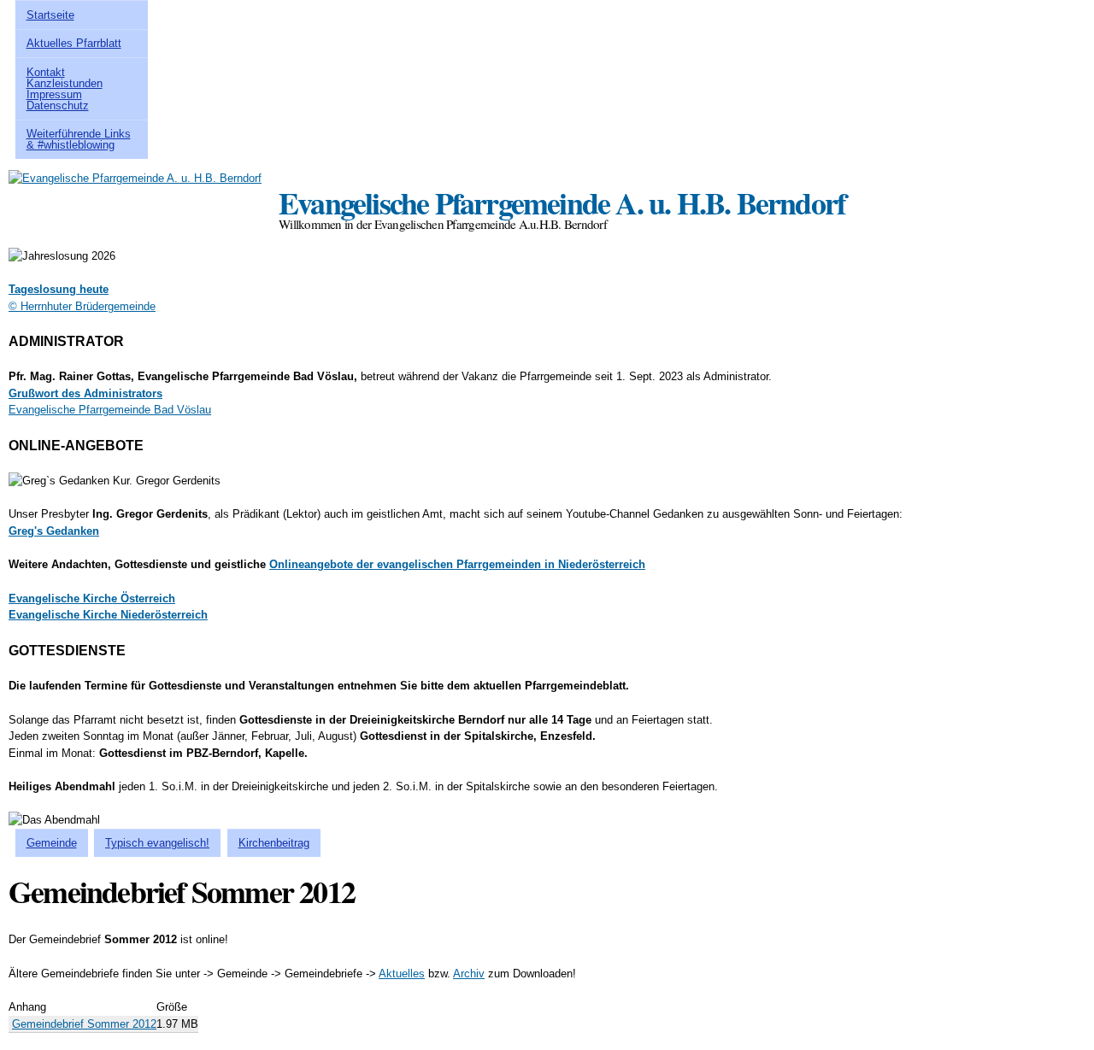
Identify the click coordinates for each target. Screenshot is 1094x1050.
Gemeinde (51, 842)
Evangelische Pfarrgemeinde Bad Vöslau (110, 409)
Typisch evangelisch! (157, 842)
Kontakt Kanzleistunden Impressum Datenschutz (64, 89)
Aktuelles (402, 973)
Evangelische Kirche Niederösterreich (108, 614)
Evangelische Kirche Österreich (92, 598)
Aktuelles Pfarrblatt (73, 43)
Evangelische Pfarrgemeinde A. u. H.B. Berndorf (562, 202)
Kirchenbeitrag (273, 842)
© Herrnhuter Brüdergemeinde (82, 306)
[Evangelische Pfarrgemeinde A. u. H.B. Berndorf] (135, 178)
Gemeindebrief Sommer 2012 (84, 1024)
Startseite (50, 15)
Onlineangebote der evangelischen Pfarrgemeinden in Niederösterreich (457, 564)
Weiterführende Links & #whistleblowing (78, 139)
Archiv (469, 973)
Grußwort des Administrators (85, 393)
